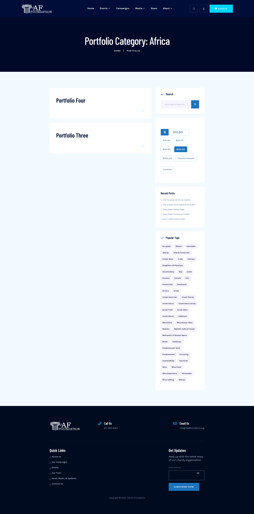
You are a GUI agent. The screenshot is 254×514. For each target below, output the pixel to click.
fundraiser (182, 284)
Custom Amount (186, 158)
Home (90, 8)
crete (180, 259)
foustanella (167, 284)
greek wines (168, 316)
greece (165, 291)
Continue (167, 169)
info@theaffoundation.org (192, 428)
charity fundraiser (181, 253)
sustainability (168, 361)
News (154, 8)
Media (138, 8)
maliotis (165, 329)
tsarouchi (183, 361)
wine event (176, 367)
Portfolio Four (70, 100)
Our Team (56, 473)
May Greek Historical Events (176, 214)
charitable (190, 246)
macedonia (167, 322)
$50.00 (167, 149)
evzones (166, 278)
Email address (175, 467)
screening (184, 354)
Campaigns (122, 8)
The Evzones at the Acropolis (176, 200)
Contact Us (57, 483)
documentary (168, 272)
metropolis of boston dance (174, 335)
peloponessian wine (171, 348)
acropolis (166, 246)
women (182, 380)
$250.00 (167, 158)
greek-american (169, 297)
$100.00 (180, 149)
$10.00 (166, 140)
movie (165, 342)
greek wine (182, 310)
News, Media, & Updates (64, 478)
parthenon (176, 342)
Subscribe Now (184, 487)
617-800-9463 (111, 428)
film (187, 278)
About (166, 8)
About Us (56, 456)
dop (180, 272)
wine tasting (168, 380)
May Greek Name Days (173, 209)
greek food (167, 310)
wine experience (169, 373)
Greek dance (168, 303)
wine (164, 367)
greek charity (188, 297)
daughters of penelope (172, 265)
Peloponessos (168, 354)
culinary (191, 259)
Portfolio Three (72, 135)
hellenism (182, 316)
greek (176, 291)
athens (179, 246)
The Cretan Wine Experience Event (179, 204)
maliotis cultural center (184, 329)
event (189, 272)
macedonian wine (184, 322)
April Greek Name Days (174, 219)
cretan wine (167, 259)
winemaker (187, 373)
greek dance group (187, 303)
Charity (165, 253)
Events (104, 8)
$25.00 (179, 140)
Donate (223, 8)
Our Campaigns (59, 462)
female (177, 278)
